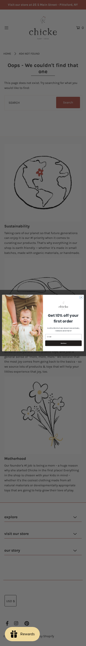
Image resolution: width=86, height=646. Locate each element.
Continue (63, 343)
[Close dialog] (81, 297)
